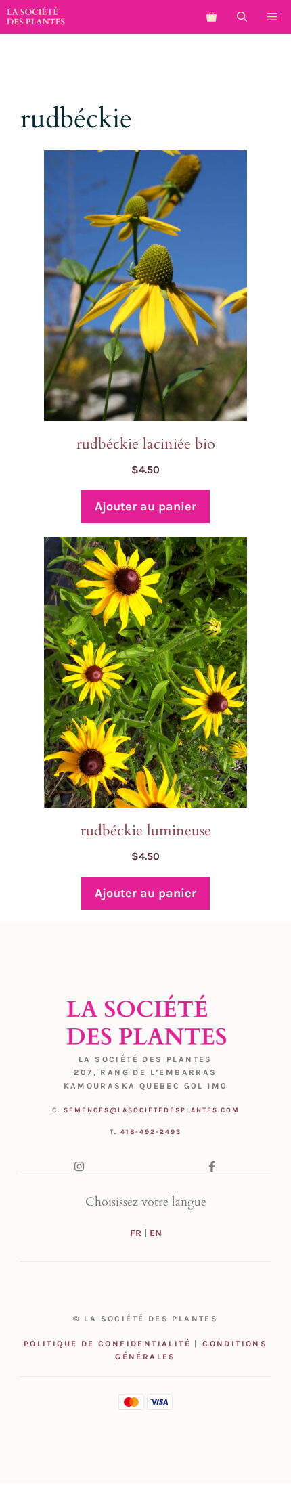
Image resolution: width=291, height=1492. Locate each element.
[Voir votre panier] (211, 17)
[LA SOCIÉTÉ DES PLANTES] (36, 17)
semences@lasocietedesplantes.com (152, 1110)
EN (156, 1233)
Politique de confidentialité (107, 1343)
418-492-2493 (150, 1132)
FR (135, 1233)
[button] (242, 17)
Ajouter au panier (145, 506)
